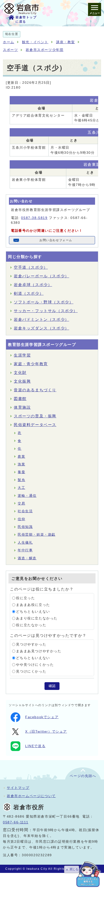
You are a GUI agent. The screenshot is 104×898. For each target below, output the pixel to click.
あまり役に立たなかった (37, 618)
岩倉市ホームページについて (31, 796)
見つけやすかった (31, 644)
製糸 (21, 480)
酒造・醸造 (27, 558)
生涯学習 (22, 355)
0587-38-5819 (34, 218)
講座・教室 (65, 42)
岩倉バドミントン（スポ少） (41, 319)
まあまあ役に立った (33, 605)
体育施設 (22, 407)
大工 (21, 488)
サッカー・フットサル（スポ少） (46, 311)
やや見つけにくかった (35, 664)
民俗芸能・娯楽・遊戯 (36, 534)
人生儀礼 (25, 542)
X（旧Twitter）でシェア (46, 731)
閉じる (74, 869)
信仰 (21, 519)
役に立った (25, 598)
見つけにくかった (31, 671)
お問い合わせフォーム (55, 240)
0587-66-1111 (15, 822)
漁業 (21, 464)
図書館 (20, 399)
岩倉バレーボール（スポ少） (41, 276)
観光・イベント (35, 42)
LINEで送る (35, 746)
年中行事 (25, 550)
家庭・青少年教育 (31, 364)
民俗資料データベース (35, 425)
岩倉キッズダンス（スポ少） (41, 328)
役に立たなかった (31, 625)
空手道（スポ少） (31, 267)
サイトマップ (18, 788)
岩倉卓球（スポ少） (33, 285)
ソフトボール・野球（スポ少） (43, 302)
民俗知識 (25, 527)
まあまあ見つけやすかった (38, 651)
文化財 (20, 373)
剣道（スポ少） (29, 293)
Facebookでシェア (42, 717)
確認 (52, 686)
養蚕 (21, 472)
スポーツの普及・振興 (35, 416)
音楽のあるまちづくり (35, 390)
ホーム (8, 42)
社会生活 (25, 511)
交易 (21, 503)
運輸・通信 (27, 496)
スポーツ (10, 50)
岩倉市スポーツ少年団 (44, 50)
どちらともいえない (33, 611)
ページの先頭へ (83, 776)
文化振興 (22, 381)
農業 (21, 456)
